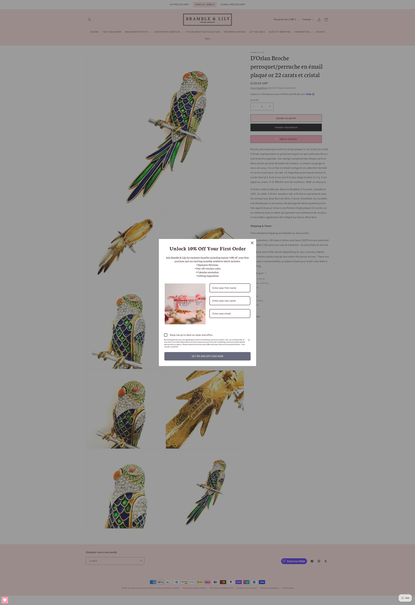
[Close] (252, 243)
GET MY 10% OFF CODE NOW (207, 356)
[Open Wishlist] (5, 600)
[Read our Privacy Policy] (249, 340)
